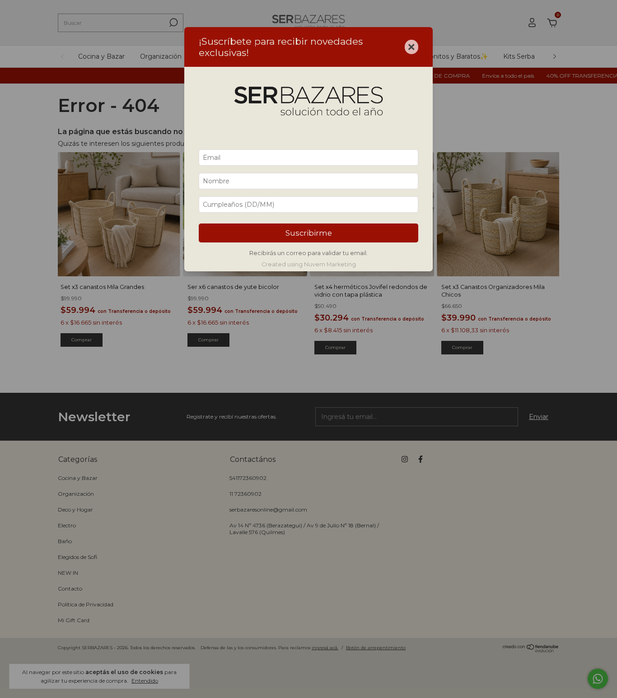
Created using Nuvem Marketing (309, 264)
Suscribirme (308, 232)
